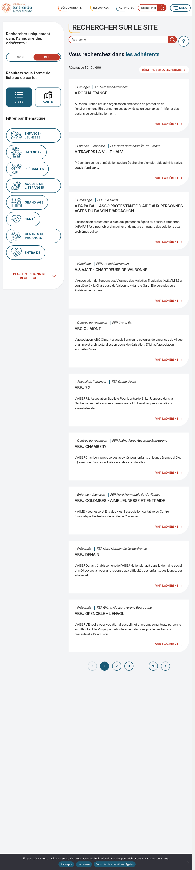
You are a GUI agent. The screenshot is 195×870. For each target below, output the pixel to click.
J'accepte (66, 864)
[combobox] (152, 7)
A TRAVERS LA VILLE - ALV (99, 152)
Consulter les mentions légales (115, 864)
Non (20, 57)
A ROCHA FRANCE (91, 93)
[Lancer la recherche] (161, 7)
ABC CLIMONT (88, 328)
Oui (46, 57)
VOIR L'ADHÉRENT (166, 123)
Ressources (101, 7)
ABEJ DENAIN (87, 554)
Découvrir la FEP (72, 7)
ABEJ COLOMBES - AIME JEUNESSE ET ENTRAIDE (120, 500)
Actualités (126, 7)
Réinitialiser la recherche (161, 69)
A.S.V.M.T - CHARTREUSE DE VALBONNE (111, 269)
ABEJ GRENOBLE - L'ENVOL (99, 613)
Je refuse (84, 864)
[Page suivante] (165, 666)
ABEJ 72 (82, 387)
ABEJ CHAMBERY (90, 446)
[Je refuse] (187, 862)
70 (153, 666)
